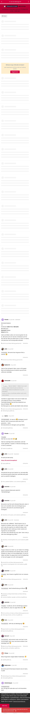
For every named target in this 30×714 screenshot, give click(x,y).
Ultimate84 (6, 419)
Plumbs (5, 352)
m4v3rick (5, 588)
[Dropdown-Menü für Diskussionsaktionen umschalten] (28, 1)
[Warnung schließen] (15, 711)
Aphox (6, 386)
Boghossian (6, 686)
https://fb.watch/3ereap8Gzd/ (9, 460)
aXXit (4, 437)
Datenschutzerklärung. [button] (19, 701)
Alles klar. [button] (4, 705)
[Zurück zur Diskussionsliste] (1, 1)
